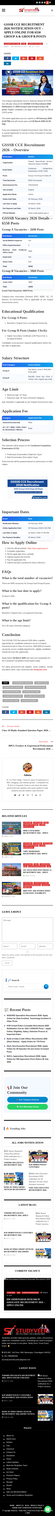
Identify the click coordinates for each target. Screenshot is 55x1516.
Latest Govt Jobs (35, 44)
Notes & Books (12, 1469)
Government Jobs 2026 (22, 683)
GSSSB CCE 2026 (41, 683)
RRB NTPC (27, 887)
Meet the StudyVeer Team (16, 1465)
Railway (46, 885)
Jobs (23, 44)
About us (20, 1505)
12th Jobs (27, 822)
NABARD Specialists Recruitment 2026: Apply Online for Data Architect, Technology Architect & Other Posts (29, 1018)
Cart (8, 1445)
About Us (10, 1436)
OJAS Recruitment (29, 700)
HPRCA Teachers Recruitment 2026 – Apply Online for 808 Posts (35, 833)
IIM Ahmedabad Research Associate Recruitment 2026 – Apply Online (26, 1302)
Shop (8, 1489)
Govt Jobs (38, 822)
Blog (27, 1505)
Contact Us (10, 1452)
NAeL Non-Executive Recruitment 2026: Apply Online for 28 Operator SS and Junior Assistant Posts (28, 1049)
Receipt (9, 1482)
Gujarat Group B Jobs (34, 696)
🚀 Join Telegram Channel (27, 1100)
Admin (6, 46)
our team (10, 1472)
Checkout (10, 1449)
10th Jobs (27, 843)
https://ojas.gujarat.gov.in (37, 548)
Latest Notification (37, 866)
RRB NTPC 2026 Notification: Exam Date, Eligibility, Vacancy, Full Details (37, 893)
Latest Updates (12, 1462)
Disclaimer (10, 1455)
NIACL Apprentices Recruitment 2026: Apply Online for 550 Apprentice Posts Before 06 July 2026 (27, 1059)
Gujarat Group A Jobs (12, 696)
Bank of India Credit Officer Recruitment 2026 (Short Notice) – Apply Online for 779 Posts (18, 1414)
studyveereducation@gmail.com (17, 1360)
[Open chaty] (47, 1509)
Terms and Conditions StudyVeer (19, 1495)
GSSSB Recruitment (11, 692)
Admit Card (10, 1439)
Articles (9, 1442)
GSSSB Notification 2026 (35, 687)
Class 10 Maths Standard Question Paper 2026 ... (26, 730)
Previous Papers (13, 1475)
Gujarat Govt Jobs (31, 692)
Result (9, 1485)
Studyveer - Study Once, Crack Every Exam (25, 1511)
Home (8, 1459)
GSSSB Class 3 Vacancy (13, 687)
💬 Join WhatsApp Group (27, 1107)
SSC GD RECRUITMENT (16, 1492)
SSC (49, 866)
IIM (18, 1292)
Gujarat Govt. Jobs (12, 44)
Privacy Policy (12, 1479)
